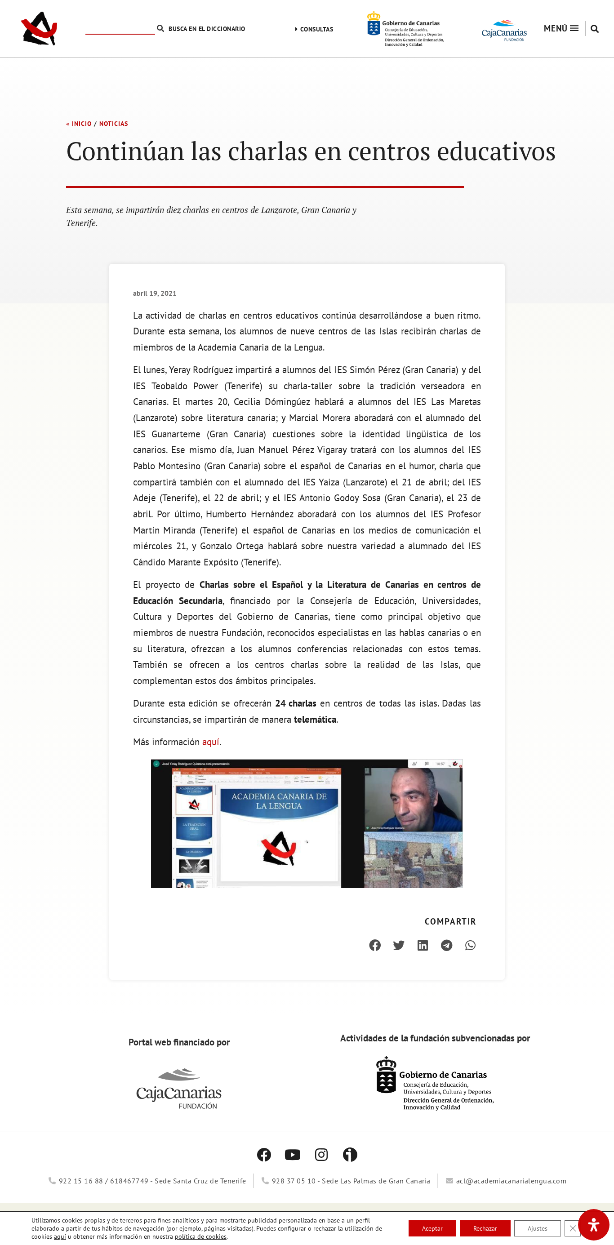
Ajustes (537, 1228)
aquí (210, 742)
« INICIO (79, 124)
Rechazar (485, 1228)
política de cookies (201, 1236)
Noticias (113, 124)
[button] (594, 28)
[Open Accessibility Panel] (594, 1225)
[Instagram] (321, 1154)
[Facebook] (263, 1154)
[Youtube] (292, 1154)
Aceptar (432, 1228)
